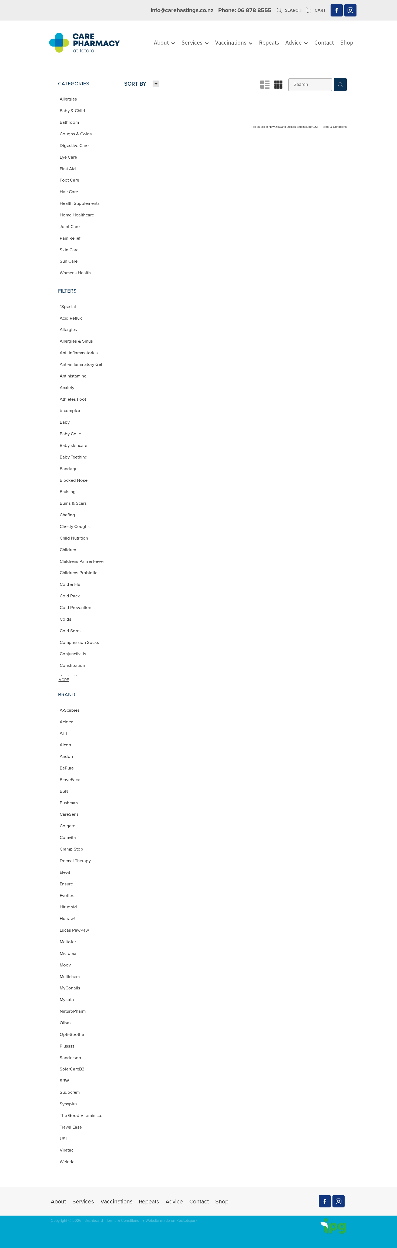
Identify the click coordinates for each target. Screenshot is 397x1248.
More (64, 680)
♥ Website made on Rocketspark (169, 1220)
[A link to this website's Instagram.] (350, 10)
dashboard (94, 1220)
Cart (320, 10)
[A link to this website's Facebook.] (337, 10)
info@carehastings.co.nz (182, 10)
